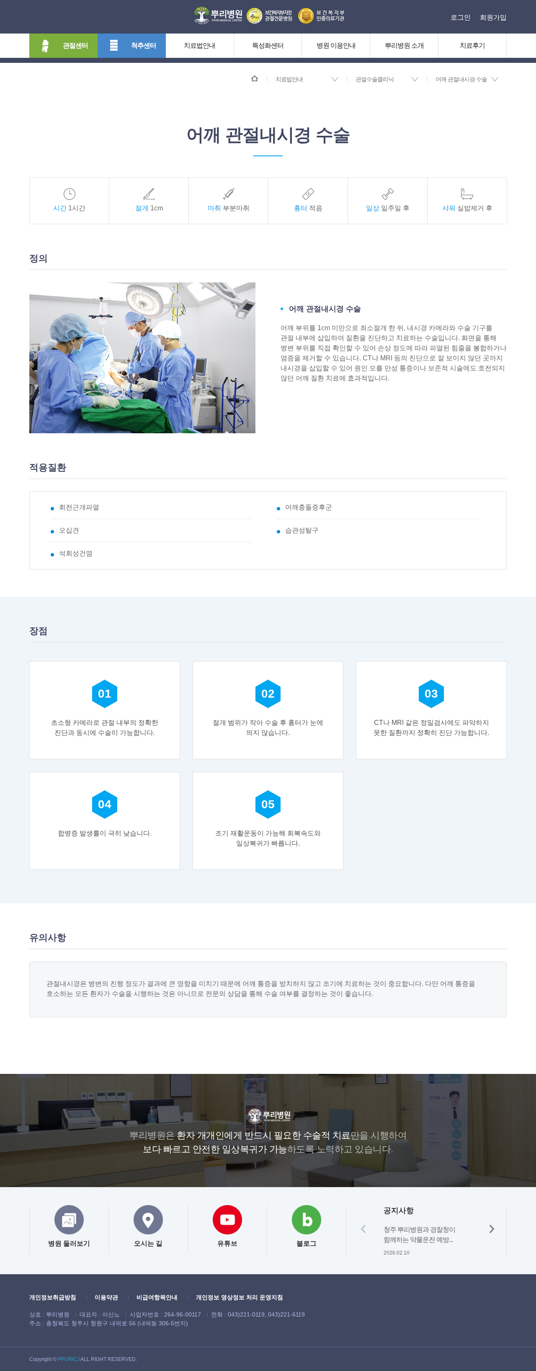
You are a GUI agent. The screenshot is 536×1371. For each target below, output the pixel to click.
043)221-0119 (246, 1314)
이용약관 (106, 1297)
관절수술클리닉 (375, 79)
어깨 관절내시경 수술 (461, 79)
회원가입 (493, 17)
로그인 (461, 17)
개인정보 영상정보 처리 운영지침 (239, 1297)
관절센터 (75, 45)
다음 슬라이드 (492, 1229)
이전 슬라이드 (363, 1229)
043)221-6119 (286, 1314)
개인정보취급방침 (52, 1297)
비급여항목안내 (157, 1297)
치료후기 (472, 45)
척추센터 (143, 45)
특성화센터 (267, 45)
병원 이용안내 (336, 45)
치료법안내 (199, 45)
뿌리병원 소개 (404, 45)
